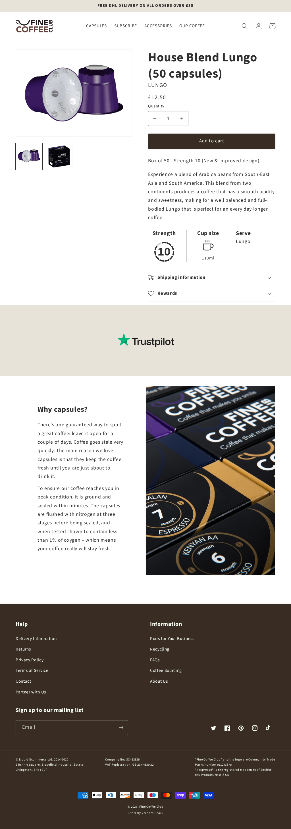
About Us (159, 681)
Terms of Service (32, 670)
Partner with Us (31, 692)
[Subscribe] (121, 727)
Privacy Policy (29, 660)
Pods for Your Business (172, 638)
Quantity (156, 106)
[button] (244, 26)
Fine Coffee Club (151, 807)
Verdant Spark (152, 813)
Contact (23, 681)
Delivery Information (36, 638)
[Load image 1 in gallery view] (29, 156)
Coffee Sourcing (166, 670)
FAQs (155, 660)
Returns (23, 649)
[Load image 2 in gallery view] (59, 156)
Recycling (159, 649)
